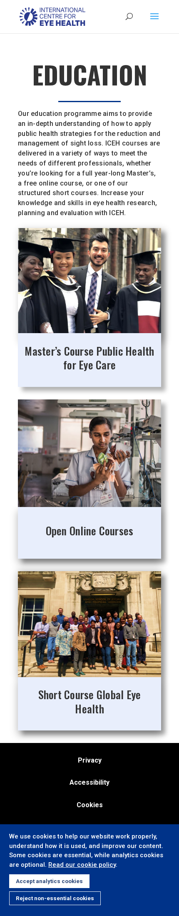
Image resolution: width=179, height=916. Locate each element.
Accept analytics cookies (49, 881)
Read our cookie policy (82, 864)
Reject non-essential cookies (55, 898)
